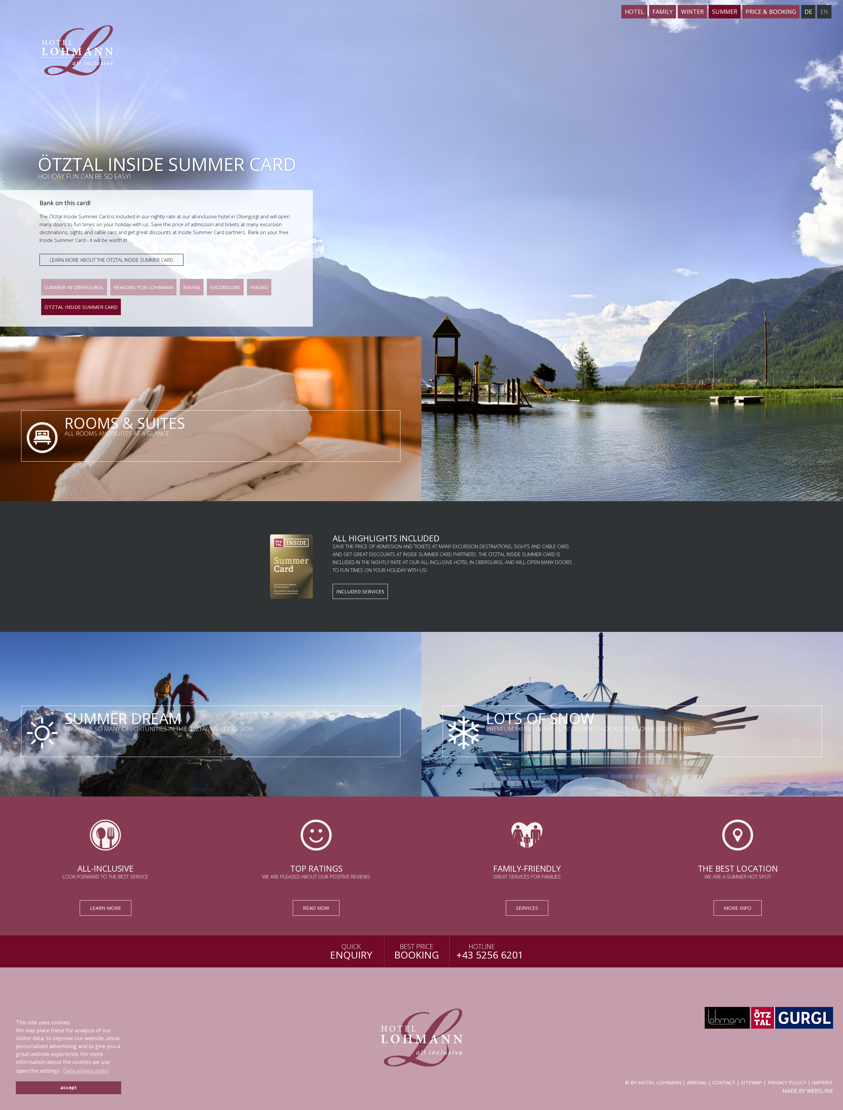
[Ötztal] (792, 1026)
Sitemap (751, 1082)
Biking (191, 287)
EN (824, 11)
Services (527, 908)
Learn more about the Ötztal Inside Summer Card (111, 260)
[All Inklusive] (105, 861)
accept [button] (68, 1087)
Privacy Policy (787, 1082)
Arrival (697, 1082)
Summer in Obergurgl (74, 287)
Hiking (259, 287)
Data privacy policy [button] (86, 1070)
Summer (724, 11)
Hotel (634, 11)
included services (360, 591)
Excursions (225, 287)
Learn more (105, 908)
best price (416, 951)
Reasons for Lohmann (143, 287)
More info (737, 908)
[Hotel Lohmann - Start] (62, 38)
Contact (723, 1082)
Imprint (822, 1082)
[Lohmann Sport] (727, 1026)
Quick (351, 951)
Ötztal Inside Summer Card (81, 307)
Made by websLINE (807, 1091)
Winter (692, 11)
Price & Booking (771, 11)
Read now (316, 908)
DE (808, 11)
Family (662, 11)
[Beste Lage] (737, 861)
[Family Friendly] (527, 861)
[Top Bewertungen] (316, 861)
